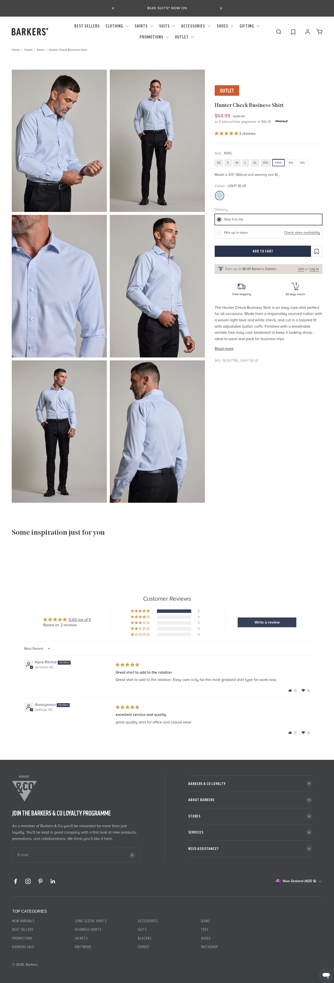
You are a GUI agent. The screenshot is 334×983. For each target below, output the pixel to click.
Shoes (206, 938)
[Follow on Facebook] (15, 881)
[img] (127, 664)
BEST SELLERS (87, 26)
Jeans (205, 921)
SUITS (164, 26)
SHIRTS (141, 26)
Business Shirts (88, 929)
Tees (204, 929)
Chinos (143, 947)
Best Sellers (22, 929)
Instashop (209, 947)
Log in (314, 269)
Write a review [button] (267, 622)
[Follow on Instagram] (28, 881)
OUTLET (182, 36)
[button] (227, 133)
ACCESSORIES (193, 26)
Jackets (81, 938)
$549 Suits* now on (167, 8)
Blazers (144, 938)
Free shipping (242, 294)
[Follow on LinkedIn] (53, 881)
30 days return (295, 294)
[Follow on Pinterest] (40, 881)
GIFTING (247, 26)
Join (301, 269)
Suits (142, 929)
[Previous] (113, 8)
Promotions (151, 36)
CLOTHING (114, 26)
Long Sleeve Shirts (91, 921)
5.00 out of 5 (80, 619)
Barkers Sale (23, 947)
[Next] (221, 8)
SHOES (222, 26)
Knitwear (83, 947)
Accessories (148, 921)
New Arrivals (23, 921)
